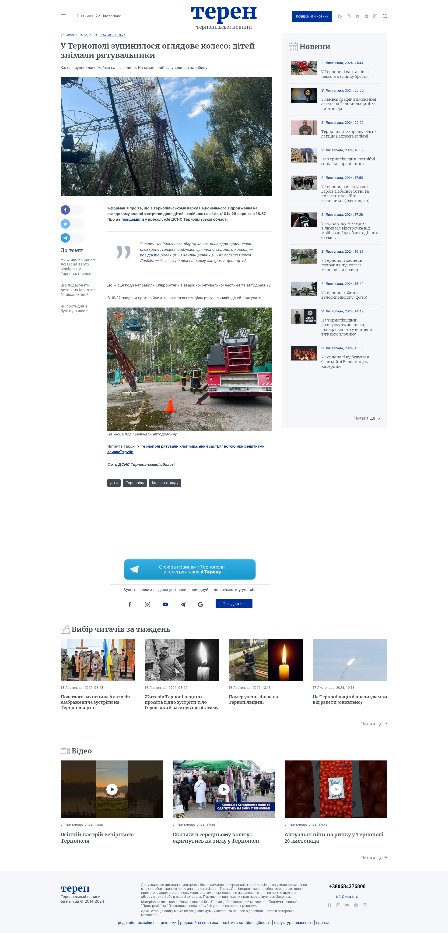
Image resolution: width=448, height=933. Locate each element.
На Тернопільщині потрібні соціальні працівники (348, 161)
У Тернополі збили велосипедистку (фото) (344, 295)
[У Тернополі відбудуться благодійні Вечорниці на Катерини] (304, 357)
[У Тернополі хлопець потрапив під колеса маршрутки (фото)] (304, 260)
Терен (224, 11)
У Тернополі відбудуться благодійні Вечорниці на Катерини (345, 362)
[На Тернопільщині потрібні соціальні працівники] (304, 157)
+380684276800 (347, 886)
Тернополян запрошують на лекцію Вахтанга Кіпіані (349, 133)
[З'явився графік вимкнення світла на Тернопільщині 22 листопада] (304, 99)
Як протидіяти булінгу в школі (74, 308)
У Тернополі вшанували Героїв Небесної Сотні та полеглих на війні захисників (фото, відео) (345, 193)
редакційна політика (199, 922)
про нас (323, 922)
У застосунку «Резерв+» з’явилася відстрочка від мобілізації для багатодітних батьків (349, 230)
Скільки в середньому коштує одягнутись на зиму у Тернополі (216, 837)
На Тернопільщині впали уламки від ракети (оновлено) (350, 699)
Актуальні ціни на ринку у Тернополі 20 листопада (334, 837)
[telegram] (366, 16)
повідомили (132, 219)
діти (114, 482)
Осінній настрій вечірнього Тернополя (97, 837)
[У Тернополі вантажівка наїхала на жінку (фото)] (304, 70)
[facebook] (340, 16)
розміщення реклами (157, 922)
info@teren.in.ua (347, 896)
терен (75, 888)
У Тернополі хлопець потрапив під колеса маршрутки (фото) (341, 265)
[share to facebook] (72, 210)
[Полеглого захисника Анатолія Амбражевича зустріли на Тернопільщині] (98, 660)
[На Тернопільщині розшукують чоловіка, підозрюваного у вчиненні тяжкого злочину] (304, 322)
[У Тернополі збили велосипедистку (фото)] (304, 291)
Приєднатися (234, 604)
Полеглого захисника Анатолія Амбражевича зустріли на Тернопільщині (95, 702)
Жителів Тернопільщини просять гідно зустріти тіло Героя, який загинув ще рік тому (181, 702)
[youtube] (357, 16)
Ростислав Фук (112, 35)
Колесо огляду (165, 482)
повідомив (149, 255)
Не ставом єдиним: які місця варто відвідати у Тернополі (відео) (78, 266)
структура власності (293, 922)
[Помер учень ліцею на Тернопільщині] (266, 660)
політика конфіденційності (246, 922)
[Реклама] (190, 569)
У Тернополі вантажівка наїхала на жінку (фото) (345, 74)
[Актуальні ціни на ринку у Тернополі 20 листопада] (336, 789)
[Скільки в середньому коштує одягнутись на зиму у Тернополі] (224, 789)
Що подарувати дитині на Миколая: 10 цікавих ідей (78, 290)
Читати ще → (367, 418)
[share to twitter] (72, 224)
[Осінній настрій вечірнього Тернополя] (112, 789)
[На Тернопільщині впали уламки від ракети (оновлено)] (350, 660)
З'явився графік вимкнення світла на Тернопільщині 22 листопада (348, 104)
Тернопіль (135, 482)
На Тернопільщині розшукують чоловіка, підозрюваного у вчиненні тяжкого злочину (347, 327)
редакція (126, 922)
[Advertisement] (79, 387)
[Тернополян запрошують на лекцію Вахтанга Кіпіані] (304, 129)
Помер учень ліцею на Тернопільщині (253, 699)
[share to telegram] (72, 238)
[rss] (375, 16)
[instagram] (348, 16)
